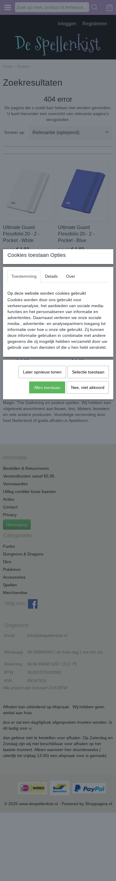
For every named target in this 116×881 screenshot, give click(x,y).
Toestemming (24, 276)
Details (51, 276)
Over (70, 276)
